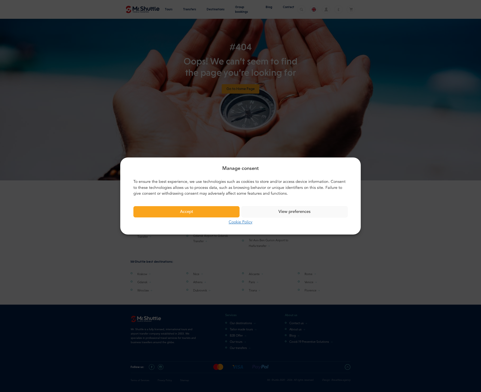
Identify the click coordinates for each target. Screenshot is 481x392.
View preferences (294, 212)
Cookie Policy (240, 222)
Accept (186, 212)
